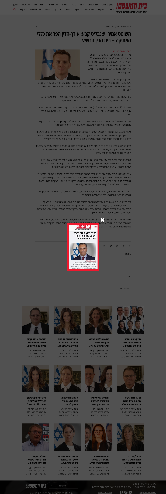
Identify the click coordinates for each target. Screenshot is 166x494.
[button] (102, 220)
